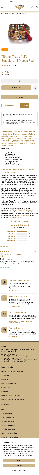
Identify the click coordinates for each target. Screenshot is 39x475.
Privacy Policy (29, 455)
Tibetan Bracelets (17, 217)
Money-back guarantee (17, 328)
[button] (37, 7)
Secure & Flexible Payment (18, 312)
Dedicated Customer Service (19, 280)
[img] (4, 251)
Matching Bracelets (23, 215)
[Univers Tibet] (19, 7)
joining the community (22, 2)
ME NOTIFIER (16, 87)
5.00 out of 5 (24, 225)
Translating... (6, 268)
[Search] (32, 7)
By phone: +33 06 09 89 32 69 (13, 358)
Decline (19, 465)
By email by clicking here (11, 354)
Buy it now (19, 97)
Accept (19, 460)
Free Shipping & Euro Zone (18, 296)
